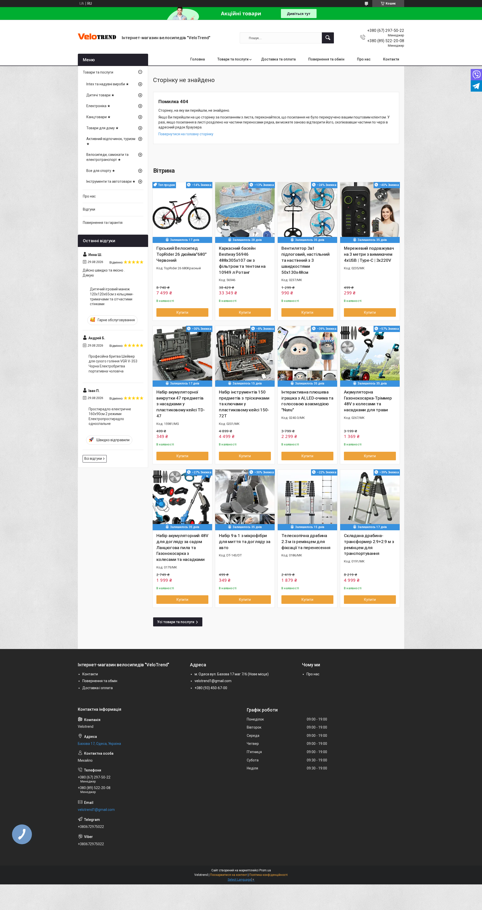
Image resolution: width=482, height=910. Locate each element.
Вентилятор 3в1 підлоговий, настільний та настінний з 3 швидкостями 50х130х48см (305, 260)
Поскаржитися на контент (228, 875)
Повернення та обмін (326, 59)
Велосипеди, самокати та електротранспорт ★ (107, 157)
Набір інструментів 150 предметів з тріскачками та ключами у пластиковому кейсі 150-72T (244, 403)
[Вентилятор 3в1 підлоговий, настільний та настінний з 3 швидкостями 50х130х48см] (307, 212)
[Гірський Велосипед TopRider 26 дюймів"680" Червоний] (182, 212)
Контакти (391, 59)
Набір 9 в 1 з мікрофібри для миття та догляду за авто (244, 541)
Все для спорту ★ (100, 171)
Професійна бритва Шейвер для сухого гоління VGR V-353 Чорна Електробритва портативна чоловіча (113, 363)
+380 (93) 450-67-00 (211, 688)
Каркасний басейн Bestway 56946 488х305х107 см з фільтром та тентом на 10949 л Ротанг (242, 260)
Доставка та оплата (278, 59)
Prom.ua (265, 870)
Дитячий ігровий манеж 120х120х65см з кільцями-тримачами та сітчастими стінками (112, 296)
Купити (182, 312)
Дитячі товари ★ (100, 95)
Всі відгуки (93, 459)
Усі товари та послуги (175, 622)
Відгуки (89, 209)
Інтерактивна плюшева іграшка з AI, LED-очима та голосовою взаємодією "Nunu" (307, 400)
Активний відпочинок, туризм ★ (110, 141)
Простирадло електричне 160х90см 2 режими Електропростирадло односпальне (110, 416)
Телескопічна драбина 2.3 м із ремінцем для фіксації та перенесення (305, 541)
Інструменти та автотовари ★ (111, 181)
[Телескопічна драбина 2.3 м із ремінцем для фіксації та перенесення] (307, 499)
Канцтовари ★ (98, 117)
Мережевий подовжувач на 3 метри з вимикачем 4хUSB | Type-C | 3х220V (369, 254)
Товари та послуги (233, 59)
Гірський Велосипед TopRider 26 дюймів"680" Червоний (181, 254)
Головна (197, 59)
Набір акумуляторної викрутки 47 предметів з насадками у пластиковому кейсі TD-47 (180, 403)
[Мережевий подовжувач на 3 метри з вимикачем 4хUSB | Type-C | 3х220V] (370, 212)
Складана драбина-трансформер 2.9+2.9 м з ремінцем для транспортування (369, 544)
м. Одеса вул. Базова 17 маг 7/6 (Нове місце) (232, 674)
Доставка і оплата (97, 688)
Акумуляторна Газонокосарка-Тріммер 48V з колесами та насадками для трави (368, 400)
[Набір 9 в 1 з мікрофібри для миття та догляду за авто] (245, 499)
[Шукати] (328, 37)
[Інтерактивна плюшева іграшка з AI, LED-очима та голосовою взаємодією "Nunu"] (307, 355)
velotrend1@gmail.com (213, 681)
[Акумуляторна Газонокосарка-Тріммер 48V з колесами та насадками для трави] (370, 355)
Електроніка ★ (98, 106)
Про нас (364, 59)
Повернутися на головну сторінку (185, 134)
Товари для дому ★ (102, 128)
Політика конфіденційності (268, 875)
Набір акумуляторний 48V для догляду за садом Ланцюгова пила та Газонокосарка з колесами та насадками (182, 547)
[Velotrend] (98, 37)
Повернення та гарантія (103, 223)
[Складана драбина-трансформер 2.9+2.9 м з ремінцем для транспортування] (370, 499)
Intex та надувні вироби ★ (107, 84)
